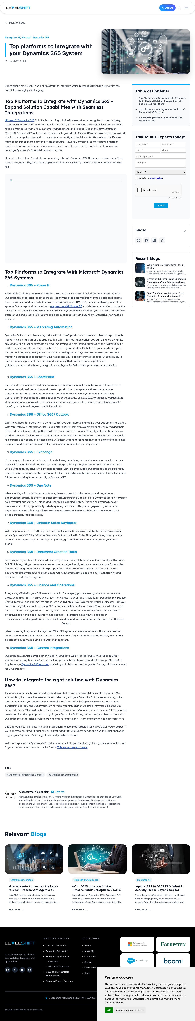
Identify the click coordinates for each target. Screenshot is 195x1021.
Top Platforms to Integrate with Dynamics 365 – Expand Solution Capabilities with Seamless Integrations (162, 101)
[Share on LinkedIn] (154, 240)
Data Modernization (56, 945)
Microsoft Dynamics (58, 966)
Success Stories (92, 967)
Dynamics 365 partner (35, 664)
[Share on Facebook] (146, 240)
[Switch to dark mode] (180, 8)
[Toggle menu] (186, 8)
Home (87, 945)
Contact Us (90, 956)
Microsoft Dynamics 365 (19, 120)
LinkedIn (59, 791)
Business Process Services (59, 981)
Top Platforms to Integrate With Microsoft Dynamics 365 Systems (162, 111)
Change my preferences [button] (129, 1010)
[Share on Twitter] (138, 240)
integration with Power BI (66, 306)
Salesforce (53, 961)
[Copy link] (162, 240)
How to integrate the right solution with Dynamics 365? (160, 119)
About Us (89, 951)
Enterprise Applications (57, 956)
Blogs (87, 973)
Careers (88, 962)
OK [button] (109, 1010)
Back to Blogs (17, 22)
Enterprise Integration (57, 951)
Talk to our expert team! (72, 747)
